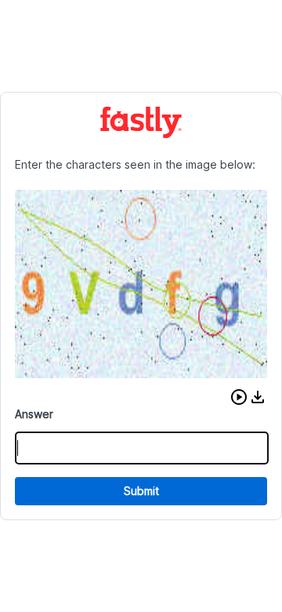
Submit (141, 490)
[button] (239, 397)
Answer (34, 414)
